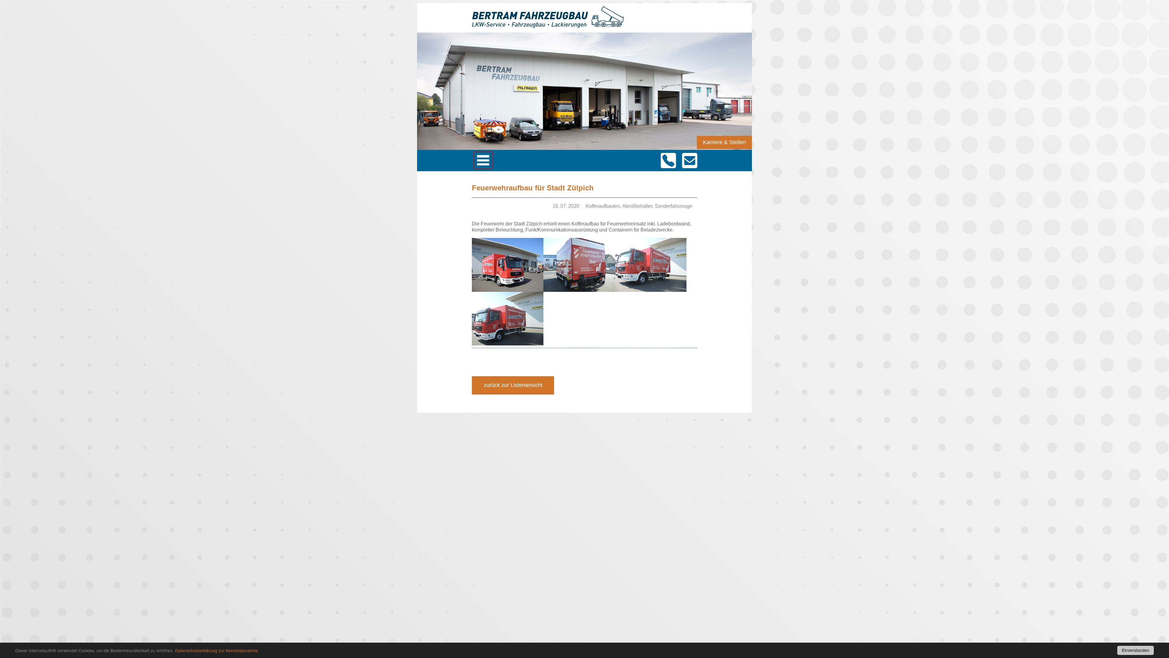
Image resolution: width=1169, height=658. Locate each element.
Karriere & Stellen (724, 142)
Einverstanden (1136, 650)
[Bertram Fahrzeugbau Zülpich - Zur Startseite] (548, 24)
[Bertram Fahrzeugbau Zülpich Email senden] (689, 160)
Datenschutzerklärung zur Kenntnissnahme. (217, 650)
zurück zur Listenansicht (513, 385)
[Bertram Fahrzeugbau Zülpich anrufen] (668, 160)
